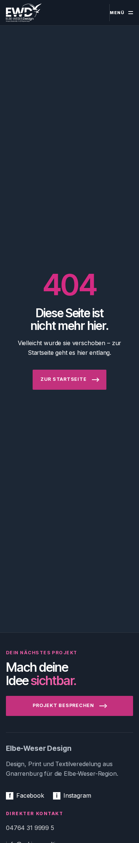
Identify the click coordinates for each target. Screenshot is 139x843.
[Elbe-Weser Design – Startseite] (24, 12)
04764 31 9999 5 (30, 827)
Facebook (26, 795)
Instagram (73, 795)
